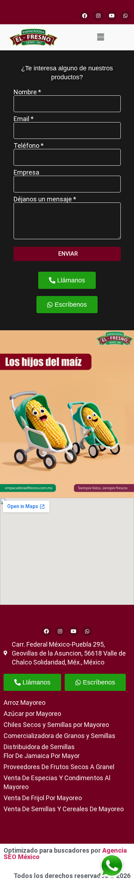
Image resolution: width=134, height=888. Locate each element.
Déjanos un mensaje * (45, 199)
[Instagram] (98, 16)
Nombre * (27, 92)
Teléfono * (29, 145)
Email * (24, 119)
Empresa (26, 172)
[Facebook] (85, 16)
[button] (100, 37)
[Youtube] (112, 16)
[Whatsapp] (125, 16)
